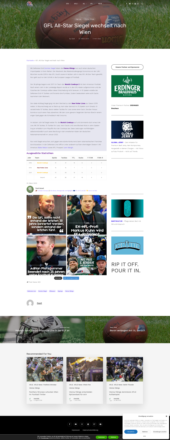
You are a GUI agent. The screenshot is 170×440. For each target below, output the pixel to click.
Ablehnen (145, 431)
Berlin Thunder (128, 385)
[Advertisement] (127, 176)
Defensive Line (31, 291)
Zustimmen (101, 437)
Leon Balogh (68, 147)
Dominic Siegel (49, 68)
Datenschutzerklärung (90, 430)
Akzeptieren (130, 431)
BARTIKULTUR (116, 221)
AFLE (31, 385)
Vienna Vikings (89, 19)
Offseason (52, 291)
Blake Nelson (43, 147)
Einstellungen (45, 438)
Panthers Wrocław (49, 385)
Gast (73, 39)
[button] (166, 416)
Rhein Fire (87, 385)
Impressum (76, 430)
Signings (78, 19)
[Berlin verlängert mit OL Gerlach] (127, 329)
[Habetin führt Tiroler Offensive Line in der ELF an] (42, 329)
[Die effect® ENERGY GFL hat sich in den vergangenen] (46, 215)
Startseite (30, 60)
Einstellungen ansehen (159, 431)
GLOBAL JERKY (117, 142)
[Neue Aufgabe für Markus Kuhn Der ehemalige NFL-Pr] (87, 215)
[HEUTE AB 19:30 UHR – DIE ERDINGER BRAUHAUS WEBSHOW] (87, 255)
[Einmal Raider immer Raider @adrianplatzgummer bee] (46, 255)
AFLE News (38, 385)
